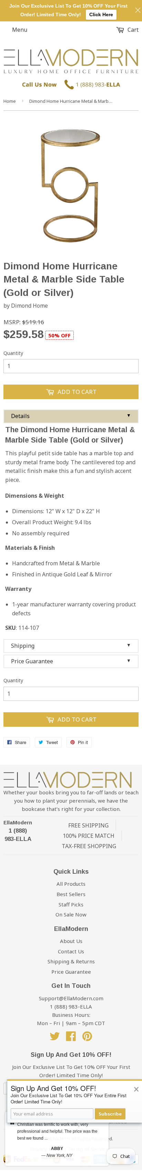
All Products (71, 883)
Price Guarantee (71, 661)
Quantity (13, 353)
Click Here (101, 14)
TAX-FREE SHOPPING (89, 846)
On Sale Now (71, 914)
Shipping (71, 645)
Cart (132, 29)
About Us (71, 940)
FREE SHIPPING (88, 825)
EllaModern (17, 822)
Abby (57, 1148)
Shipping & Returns (71, 961)
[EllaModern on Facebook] (71, 1038)
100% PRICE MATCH (88, 836)
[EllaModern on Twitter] (55, 1038)
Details (71, 416)
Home (9, 101)
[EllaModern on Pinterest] (87, 1038)
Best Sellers (71, 894)
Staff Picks (71, 904)
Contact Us (71, 951)
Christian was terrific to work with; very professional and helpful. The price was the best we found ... (57, 1131)
